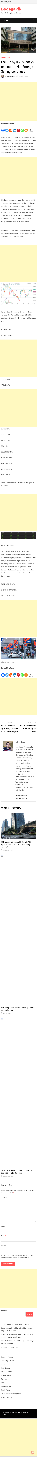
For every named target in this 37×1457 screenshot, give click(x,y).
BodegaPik (11, 9)
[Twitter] (7, 128)
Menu (6, 20)
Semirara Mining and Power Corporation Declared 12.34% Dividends (16, 1171)
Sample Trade (6, 1386)
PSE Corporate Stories (9, 1347)
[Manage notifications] (32, 1452)
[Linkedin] (14, 128)
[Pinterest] (18, 128)
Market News (5, 58)
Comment (5, 1197)
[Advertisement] (18, 101)
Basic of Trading (7, 1357)
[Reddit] (10, 128)
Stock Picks (5, 1390)
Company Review (7, 1360)
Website (4, 1245)
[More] (26, 128)
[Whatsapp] (22, 128)
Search (4, 1310)
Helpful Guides (6, 1371)
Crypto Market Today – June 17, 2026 (15, 1324)
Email (3, 1236)
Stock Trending (6, 1397)
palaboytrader (11, 76)
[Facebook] (3, 128)
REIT (3, 1383)
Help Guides (5, 1368)
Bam (13, 1415)
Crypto (3, 1364)
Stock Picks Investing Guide (11, 1394)
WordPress (4, 1415)
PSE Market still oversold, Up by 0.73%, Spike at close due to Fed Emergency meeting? (16, 844)
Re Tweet (4, 1379)
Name (3, 1226)
